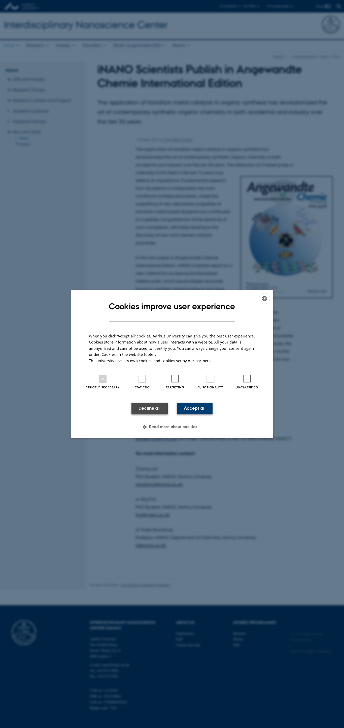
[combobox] (264, 298)
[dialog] (172, 364)
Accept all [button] (194, 408)
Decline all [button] (149, 408)
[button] (172, 427)
